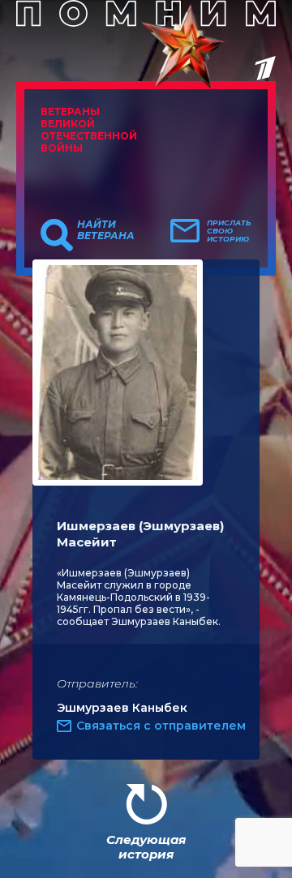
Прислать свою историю (229, 231)
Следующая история (146, 847)
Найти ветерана (106, 230)
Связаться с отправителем (161, 725)
